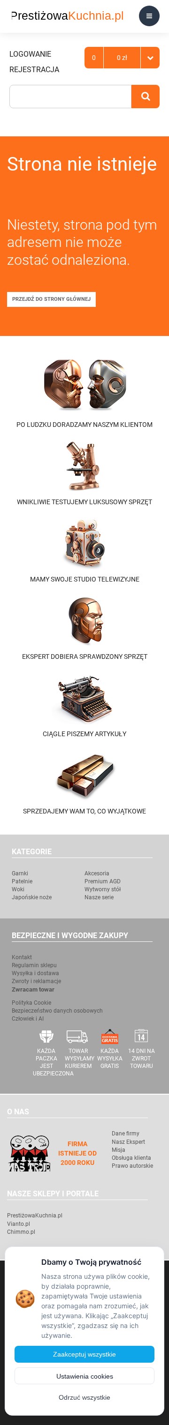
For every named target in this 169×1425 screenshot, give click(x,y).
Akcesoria (96, 873)
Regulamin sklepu (34, 965)
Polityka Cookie (31, 1003)
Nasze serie (99, 897)
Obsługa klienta (131, 1158)
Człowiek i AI (28, 1018)
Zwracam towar (33, 989)
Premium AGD (102, 881)
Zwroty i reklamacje (36, 981)
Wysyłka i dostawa (35, 973)
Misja (118, 1150)
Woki (18, 889)
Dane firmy (125, 1133)
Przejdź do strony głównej (51, 299)
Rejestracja (34, 69)
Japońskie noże (32, 897)
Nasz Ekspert (128, 1142)
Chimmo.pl (21, 1232)
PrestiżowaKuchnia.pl (34, 1215)
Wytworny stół (102, 889)
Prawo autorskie (132, 1166)
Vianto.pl (18, 1224)
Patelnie (22, 881)
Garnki (20, 873)
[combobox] (70, 96)
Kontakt (22, 957)
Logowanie (30, 54)
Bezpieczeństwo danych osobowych (57, 1010)
